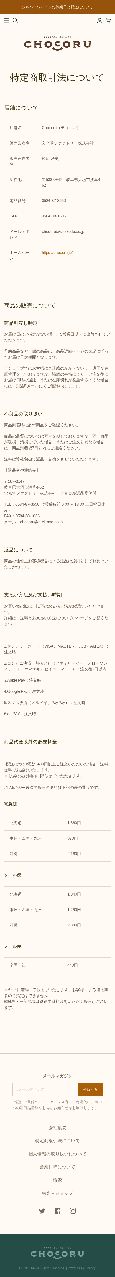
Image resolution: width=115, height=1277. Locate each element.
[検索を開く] (15, 20)
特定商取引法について (57, 1140)
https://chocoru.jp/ (57, 252)
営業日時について (57, 1166)
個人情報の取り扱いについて (57, 1153)
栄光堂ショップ (57, 1193)
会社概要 (58, 1127)
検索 (57, 1179)
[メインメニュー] (6, 20)
